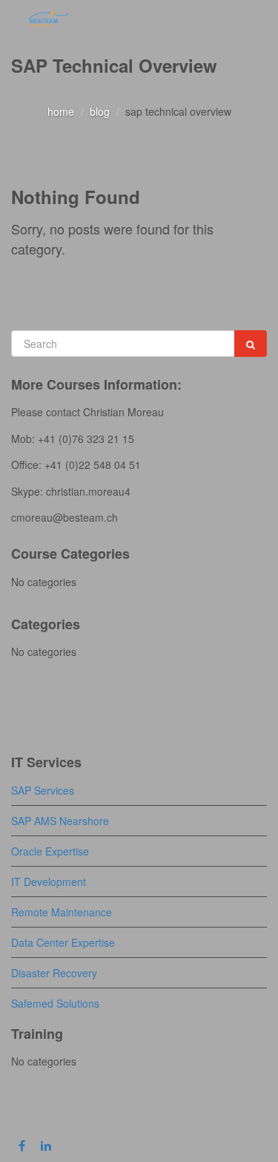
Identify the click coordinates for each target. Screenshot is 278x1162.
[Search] (250, 343)
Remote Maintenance (61, 912)
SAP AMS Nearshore (60, 820)
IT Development (48, 881)
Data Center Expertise (63, 942)
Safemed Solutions (55, 1003)
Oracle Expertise (50, 851)
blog (100, 111)
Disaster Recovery (54, 972)
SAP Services (42, 790)
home (60, 111)
